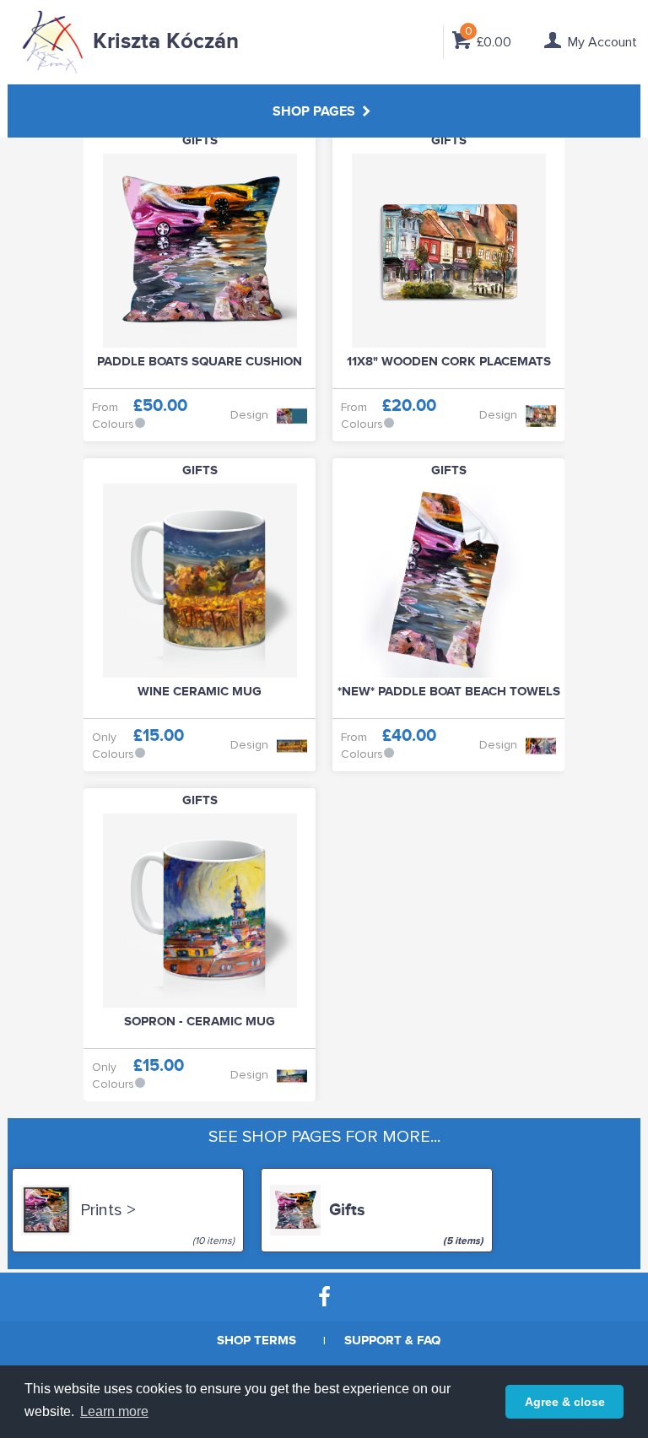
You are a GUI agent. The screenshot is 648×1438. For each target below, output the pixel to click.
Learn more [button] (114, 1411)
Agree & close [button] (565, 1401)
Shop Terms (256, 1341)
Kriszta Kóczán (166, 42)
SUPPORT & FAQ (392, 1341)
